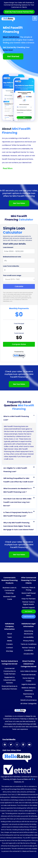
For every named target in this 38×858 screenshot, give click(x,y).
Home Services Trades (28, 679)
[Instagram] (17, 744)
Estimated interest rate (12, 257)
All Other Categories (28, 703)
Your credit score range (12, 275)
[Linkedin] (23, 744)
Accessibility (29, 637)
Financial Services (29, 675)
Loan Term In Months (11, 266)
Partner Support (28, 607)
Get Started (28, 611)
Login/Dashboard (28, 616)
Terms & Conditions (28, 644)
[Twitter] (11, 744)
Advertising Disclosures (28, 632)
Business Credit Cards (9, 597)
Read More (7, 168)
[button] (19, 418)
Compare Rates (19, 344)
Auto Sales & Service (28, 671)
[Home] (8, 19)
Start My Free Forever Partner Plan (19, 12)
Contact (9, 648)
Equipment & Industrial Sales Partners (10, 680)
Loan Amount (8, 247)
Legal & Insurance (29, 684)
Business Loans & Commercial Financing (9, 590)
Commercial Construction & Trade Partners (9, 671)
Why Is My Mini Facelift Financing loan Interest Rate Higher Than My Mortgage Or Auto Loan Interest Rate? (18, 526)
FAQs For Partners (28, 599)
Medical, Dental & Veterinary (28, 689)
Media (9, 641)
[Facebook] (4, 744)
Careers (9, 644)
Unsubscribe (28, 654)
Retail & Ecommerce (29, 700)
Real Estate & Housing (28, 695)
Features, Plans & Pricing (28, 588)
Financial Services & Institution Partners (9, 687)
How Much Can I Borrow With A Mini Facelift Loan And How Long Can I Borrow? (17, 502)
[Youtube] (29, 744)
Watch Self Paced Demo (28, 594)
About (9, 634)
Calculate (19, 286)
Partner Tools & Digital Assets (28, 603)
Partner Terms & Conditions (28, 649)
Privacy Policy (28, 641)
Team (9, 637)
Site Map (9, 651)
